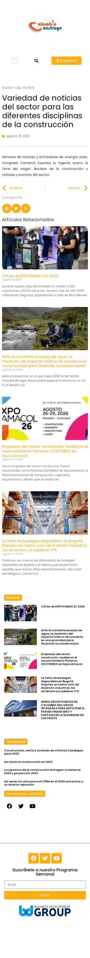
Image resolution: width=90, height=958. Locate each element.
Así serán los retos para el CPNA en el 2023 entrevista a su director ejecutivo (43, 783)
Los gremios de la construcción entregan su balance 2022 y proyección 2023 (42, 771)
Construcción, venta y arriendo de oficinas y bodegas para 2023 (43, 752)
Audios (29, 87)
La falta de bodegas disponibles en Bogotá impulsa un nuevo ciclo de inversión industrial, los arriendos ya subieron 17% (45, 545)
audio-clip (11, 87)
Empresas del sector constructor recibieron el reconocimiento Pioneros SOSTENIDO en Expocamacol (45, 451)
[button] (15, 60)
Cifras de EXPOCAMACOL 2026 (30, 276)
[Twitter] (21, 806)
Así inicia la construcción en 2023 (28, 762)
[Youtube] (32, 806)
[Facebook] (9, 806)
